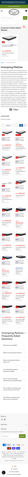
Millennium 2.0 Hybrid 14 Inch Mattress (5, 296)
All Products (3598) (5, 119)
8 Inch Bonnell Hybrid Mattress (6, 172)
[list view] (25, 125)
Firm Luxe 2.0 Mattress (19, 225)
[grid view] (21, 125)
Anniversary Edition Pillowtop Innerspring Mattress (7, 321)
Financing (9, 452)
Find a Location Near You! (14, 6)
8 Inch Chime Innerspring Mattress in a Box (21, 171)
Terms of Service (21, 452)
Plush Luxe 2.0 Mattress (5, 273)
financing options (13, 402)
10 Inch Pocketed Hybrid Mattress (6, 147)
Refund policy (6, 453)
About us (3, 452)
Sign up (22, 436)
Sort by (8, 125)
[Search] (25, 18)
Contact (14, 452)
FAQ (11, 453)
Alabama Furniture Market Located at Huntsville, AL (13, 456)
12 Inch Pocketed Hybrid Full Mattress (20, 147)
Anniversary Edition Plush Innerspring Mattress (20, 321)
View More (24, 26)
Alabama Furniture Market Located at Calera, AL (13, 455)
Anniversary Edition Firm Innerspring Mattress (20, 297)
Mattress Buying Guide (19, 453)
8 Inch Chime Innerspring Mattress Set (7, 199)
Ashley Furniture (5, 56)
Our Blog (14, 458)
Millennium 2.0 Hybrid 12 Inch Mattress (19, 271)
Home (2, 62)
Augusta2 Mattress (20, 195)
